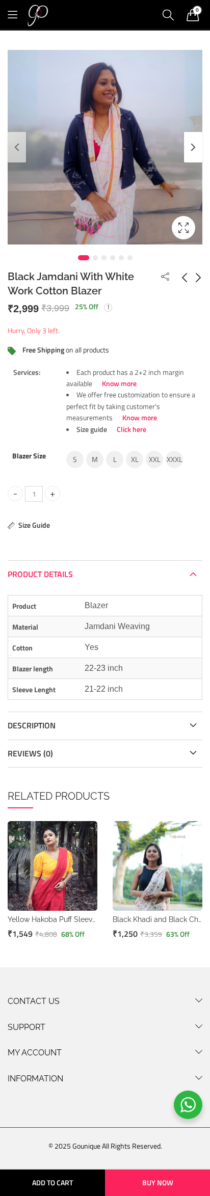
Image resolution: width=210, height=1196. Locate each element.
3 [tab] (104, 257)
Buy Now (157, 1182)
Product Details (40, 574)
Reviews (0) (30, 753)
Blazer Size (29, 455)
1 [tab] (83, 257)
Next (193, 147)
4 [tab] (112, 257)
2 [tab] (95, 257)
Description (32, 725)
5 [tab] (121, 257)
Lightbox (183, 227)
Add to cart (52, 1182)
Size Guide (34, 525)
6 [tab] (130, 257)
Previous (17, 147)
